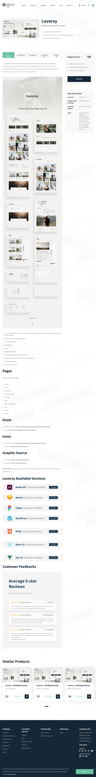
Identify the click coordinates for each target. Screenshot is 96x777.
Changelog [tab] (32, 55)
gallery (81, 117)
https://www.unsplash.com (20, 460)
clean (84, 115)
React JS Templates (42, 689)
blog (80, 115)
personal (82, 119)
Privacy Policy (7, 739)
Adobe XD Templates (74, 689)
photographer (83, 121)
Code (61, 5)
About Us (70, 5)
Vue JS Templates (10, 689)
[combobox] (75, 57)
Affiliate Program (46, 736)
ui (79, 125)
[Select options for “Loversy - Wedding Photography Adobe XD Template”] (89, 696)
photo (88, 119)
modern (86, 117)
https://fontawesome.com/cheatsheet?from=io (30, 443)
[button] (46, 706)
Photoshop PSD (84, 101)
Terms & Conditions (9, 736)
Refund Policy (26, 748)
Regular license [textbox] (74, 57)
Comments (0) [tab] (44, 55)
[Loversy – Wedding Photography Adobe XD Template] (79, 675)
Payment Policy (27, 742)
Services (5, 749)
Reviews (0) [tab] (56, 55)
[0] (92, 5)
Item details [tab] (8, 55)
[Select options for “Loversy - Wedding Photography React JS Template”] (58, 696)
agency (81, 113)
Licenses (24, 745)
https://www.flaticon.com (19, 446)
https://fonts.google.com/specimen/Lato (22, 430)
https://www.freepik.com (18, 463)
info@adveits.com (85, 741)
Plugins (52, 5)
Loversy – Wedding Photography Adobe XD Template (79, 685)
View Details (18, 696)
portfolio (82, 123)
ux (81, 125)
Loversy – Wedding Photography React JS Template (48, 685)
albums (86, 113)
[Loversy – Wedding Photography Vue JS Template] (17, 675)
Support (24, 735)
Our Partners (45, 733)
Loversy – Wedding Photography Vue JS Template (17, 685)
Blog (61, 733)
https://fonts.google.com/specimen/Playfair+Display (33, 427)
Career (5, 752)
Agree (84, 771)
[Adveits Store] (8, 5)
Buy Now (79, 79)
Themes (23, 5)
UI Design (43, 5)
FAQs (23, 738)
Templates (33, 5)
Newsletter (6, 746)
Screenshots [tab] (21, 55)
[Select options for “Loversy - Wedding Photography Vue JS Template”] (27, 696)
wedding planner (83, 128)
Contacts (5, 742)
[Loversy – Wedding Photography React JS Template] (48, 675)
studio (88, 123)
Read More (83, 745)
